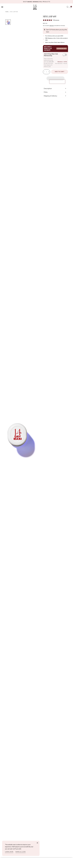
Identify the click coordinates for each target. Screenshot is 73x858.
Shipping (52, 25)
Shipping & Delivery (50, 96)
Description (48, 88)
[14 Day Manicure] (35, 7)
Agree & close (20, 851)
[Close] (37, 843)
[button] (71, 7)
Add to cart (59, 71)
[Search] (67, 7)
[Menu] (2, 7)
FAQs (46, 92)
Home (6, 11)
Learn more (9, 851)
